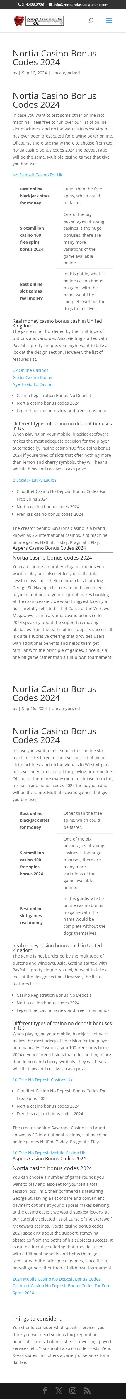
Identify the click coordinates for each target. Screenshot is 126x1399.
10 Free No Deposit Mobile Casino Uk (49, 1153)
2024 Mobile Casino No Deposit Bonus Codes (57, 1279)
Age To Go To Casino (32, 384)
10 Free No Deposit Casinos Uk (42, 1079)
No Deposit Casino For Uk (37, 175)
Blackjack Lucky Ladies (34, 480)
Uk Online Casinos (30, 370)
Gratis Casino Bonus (32, 377)
